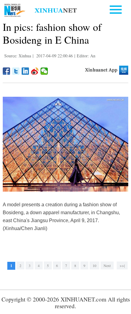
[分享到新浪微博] (35, 71)
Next (107, 265)
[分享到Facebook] (6, 71)
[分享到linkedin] (25, 71)
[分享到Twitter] (16, 71)
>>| (122, 265)
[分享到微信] (44, 71)
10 (94, 265)
